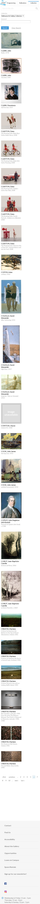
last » (23, 780)
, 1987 (6, 77)
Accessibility (9, 839)
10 (9, 780)
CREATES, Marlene (8, 629)
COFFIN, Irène (6, 272)
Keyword (4, 19)
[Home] (3, 4)
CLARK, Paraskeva (8, 105)
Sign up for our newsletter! (15, 874)
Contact (7, 825)
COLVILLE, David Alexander (7, 317)
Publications (22, 3)
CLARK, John (6, 51)
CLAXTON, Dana (7, 131)
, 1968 (6, 428)
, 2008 (10, 134)
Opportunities (10, 853)
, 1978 (5, 53)
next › (17, 780)
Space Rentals (10, 867)
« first (4, 777)
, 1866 (8, 565)
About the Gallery (11, 846)
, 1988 (11, 717)
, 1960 (5, 274)
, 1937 (7, 107)
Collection (33, 3)
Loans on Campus (11, 860)
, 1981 (10, 632)
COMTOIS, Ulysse (8, 426)
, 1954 (9, 487)
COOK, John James (8, 451)
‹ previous (11, 777)
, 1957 (6, 369)
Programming (11, 3)
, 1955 (8, 320)
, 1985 (10, 684)
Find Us (7, 832)
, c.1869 (9, 608)
